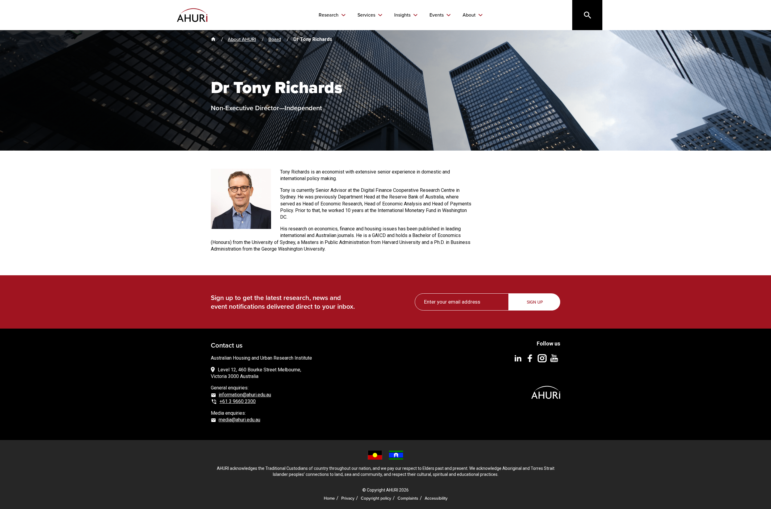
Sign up (535, 302)
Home (329, 498)
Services (366, 15)
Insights (403, 15)
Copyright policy (376, 498)
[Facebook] (530, 358)
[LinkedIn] (518, 358)
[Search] (587, 15)
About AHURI (242, 39)
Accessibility (436, 498)
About (470, 15)
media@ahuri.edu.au (239, 420)
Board (274, 39)
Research (329, 15)
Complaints (408, 498)
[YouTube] (554, 358)
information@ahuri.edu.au (245, 395)
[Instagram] (542, 358)
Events (437, 15)
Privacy (347, 498)
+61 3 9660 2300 (238, 401)
